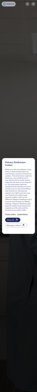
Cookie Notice (22, 214)
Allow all (10, 220)
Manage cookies (14, 225)
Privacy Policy (10, 214)
